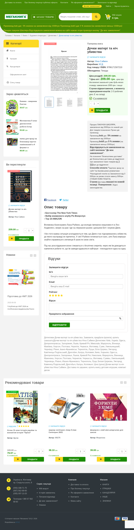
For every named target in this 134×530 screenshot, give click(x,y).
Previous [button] (31, 255)
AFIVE (17, 522)
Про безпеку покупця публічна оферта (40, 2)
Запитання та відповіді (107, 2)
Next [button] (35, 255)
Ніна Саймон (20, 217)
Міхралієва (59, 438)
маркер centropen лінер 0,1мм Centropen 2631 (21, 431)
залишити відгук (17, 205)
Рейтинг (53, 292)
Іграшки (13, 59)
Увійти (108, 6)
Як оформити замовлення (82, 493)
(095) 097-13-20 (20, 493)
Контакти (64, 2)
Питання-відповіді (47, 497)
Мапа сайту (76, 501)
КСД (101, 64)
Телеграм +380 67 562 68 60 (23, 500)
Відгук (52, 301)
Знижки (106, 501)
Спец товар (15, 82)
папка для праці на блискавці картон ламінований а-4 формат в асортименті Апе (28, 145)
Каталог (45, 17)
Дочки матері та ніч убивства (17, 210)
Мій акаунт (44, 488)
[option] (21, 207)
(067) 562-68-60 (20, 490)
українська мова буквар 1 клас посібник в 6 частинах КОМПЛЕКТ (105, 431)
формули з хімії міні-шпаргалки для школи (65, 431)
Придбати (24, 239)
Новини (42, 505)
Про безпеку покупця (80, 488)
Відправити (59, 325)
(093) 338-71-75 (20, 488)
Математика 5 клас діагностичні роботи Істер (28, 124)
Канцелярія (15, 67)
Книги (12, 51)
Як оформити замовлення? (82, 2)
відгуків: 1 (96, 426)
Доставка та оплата (13, 2)
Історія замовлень (47, 493)
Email (51, 282)
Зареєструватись (121, 6)
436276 (16, 438)
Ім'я (51, 272)
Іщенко (99, 438)
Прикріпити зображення (61, 314)
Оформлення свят (18, 74)
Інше (105, 497)
